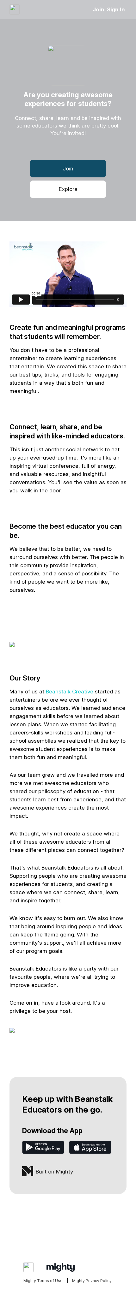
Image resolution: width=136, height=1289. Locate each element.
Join (98, 9)
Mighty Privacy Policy (92, 1280)
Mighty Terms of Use (43, 1280)
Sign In (116, 9)
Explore (68, 189)
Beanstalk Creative (69, 691)
